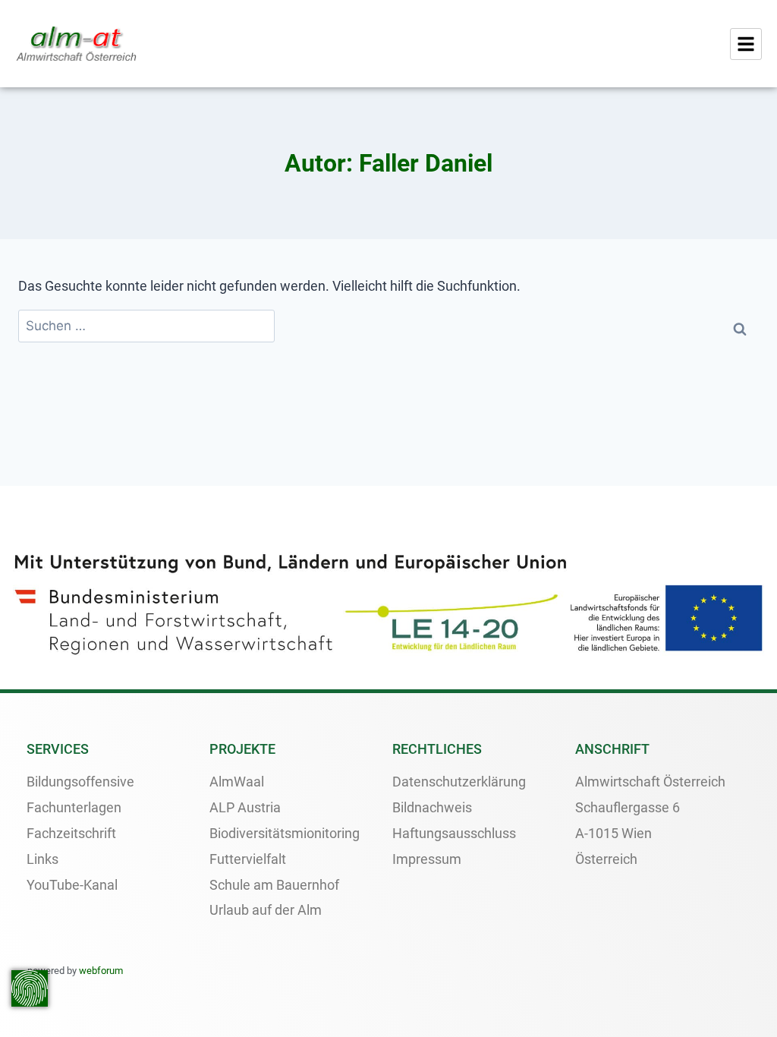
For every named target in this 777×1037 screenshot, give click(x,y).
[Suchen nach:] (146, 326)
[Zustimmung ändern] (29, 988)
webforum (101, 970)
